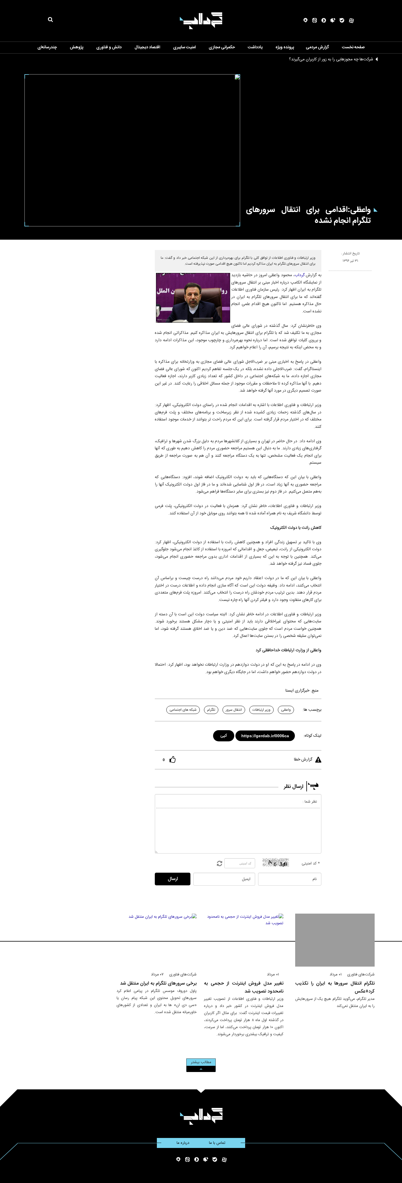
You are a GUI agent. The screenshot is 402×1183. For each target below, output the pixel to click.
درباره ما (183, 1143)
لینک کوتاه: (312, 735)
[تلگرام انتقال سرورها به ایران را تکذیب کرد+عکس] (335, 940)
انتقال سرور (234, 710)
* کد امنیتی (311, 863)
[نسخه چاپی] (331, 273)
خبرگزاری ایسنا (297, 690)
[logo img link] (201, 21)
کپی (224, 734)
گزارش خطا (303, 759)
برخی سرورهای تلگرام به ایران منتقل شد (158, 984)
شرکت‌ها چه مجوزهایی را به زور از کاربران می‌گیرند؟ (331, 59)
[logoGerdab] (201, 1116)
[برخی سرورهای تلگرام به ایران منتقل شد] (157, 940)
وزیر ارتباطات (261, 710)
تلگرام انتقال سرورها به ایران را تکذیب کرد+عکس (335, 987)
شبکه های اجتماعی (183, 710)
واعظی (286, 710)
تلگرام (211, 710)
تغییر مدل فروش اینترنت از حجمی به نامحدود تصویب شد (243, 987)
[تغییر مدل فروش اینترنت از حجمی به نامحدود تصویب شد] (243, 940)
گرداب (300, 275)
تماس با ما (217, 1143)
